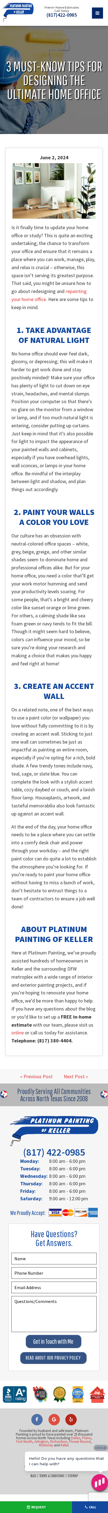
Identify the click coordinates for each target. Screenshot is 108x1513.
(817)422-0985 (62, 14)
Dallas (75, 1438)
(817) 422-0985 (54, 1152)
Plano (86, 1438)
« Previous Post (36, 1076)
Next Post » (76, 1076)
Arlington (41, 1441)
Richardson (58, 1441)
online (17, 1032)
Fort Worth (24, 1441)
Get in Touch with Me (53, 1341)
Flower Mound (80, 1441)
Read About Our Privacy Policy (53, 1358)
